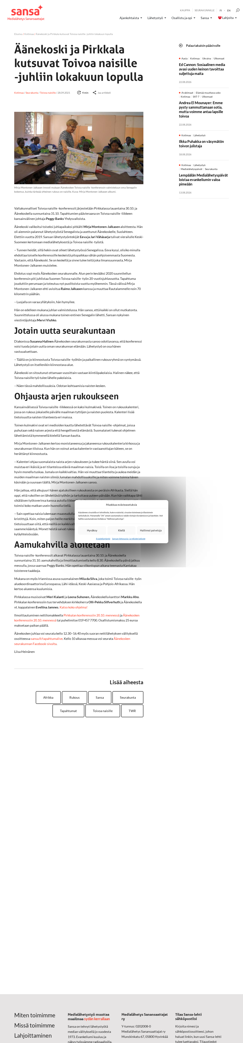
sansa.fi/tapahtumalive (47, 639)
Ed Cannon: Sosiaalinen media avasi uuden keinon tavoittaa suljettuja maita (202, 69)
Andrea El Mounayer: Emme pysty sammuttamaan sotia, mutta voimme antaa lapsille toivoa (201, 109)
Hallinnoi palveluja (151, 530)
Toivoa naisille (103, 711)
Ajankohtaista (129, 17)
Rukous (74, 697)
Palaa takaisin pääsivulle (203, 45)
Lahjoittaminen (33, 1035)
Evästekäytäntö (103, 538)
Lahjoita (228, 18)
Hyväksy (92, 530)
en (229, 10)
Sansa (205, 17)
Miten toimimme (34, 1015)
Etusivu (18, 33)
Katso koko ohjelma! (74, 607)
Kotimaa (29, 33)
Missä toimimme (34, 1025)
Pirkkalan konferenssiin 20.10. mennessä (91, 615)
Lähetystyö (155, 17)
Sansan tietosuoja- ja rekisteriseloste (128, 538)
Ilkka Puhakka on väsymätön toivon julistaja (201, 143)
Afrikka (48, 697)
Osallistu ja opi (181, 17)
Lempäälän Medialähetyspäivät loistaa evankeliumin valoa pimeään (203, 179)
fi (221, 10)
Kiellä (121, 530)
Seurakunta (128, 697)
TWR (132, 711)
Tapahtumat (68, 711)
